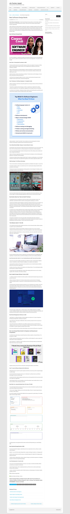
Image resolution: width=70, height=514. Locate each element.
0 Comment (41, 19)
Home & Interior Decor (41, 7)
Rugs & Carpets (24, 7)
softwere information (13, 484)
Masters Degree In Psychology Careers (16, 494)
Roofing (58, 7)
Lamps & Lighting (32, 7)
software (30, 484)
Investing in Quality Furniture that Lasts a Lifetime (52, 27)
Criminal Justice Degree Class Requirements (17, 497)
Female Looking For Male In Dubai (36, 503)
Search (46, 14)
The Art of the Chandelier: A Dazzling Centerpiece (52, 25)
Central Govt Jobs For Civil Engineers (15, 491)
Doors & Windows (17, 7)
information (26, 484)
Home (10, 7)
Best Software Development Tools (15, 499)
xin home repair (15, 3)
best (17, 484)
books (20, 484)
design (23, 484)
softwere (34, 484)
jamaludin (11, 19)
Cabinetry (52, 7)
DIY (47, 7)
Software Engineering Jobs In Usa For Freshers (18, 503)
